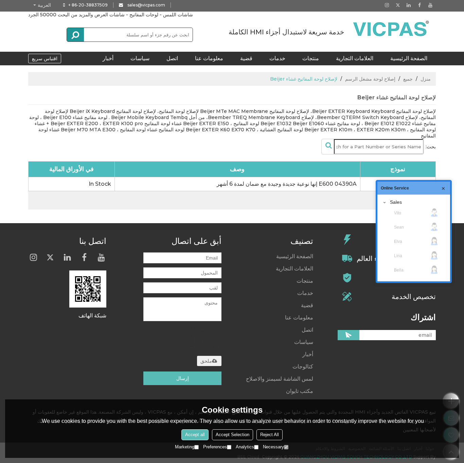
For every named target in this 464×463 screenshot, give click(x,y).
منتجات (310, 58)
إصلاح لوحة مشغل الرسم (370, 79)
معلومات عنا (209, 58)
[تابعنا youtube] (430, 5)
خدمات (277, 58)
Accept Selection (232, 434)
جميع (408, 79)
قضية (246, 58)
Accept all (195, 434)
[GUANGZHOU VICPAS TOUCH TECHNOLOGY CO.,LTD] (391, 28)
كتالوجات (302, 366)
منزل (426, 79)
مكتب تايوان (299, 391)
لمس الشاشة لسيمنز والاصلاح (279, 379)
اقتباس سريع (44, 58)
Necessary (273, 446)
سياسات (139, 58)
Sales (396, 202)
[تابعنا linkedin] (408, 5)
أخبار (108, 58)
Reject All (269, 434)
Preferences (215, 446)
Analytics (245, 446)
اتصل (172, 58)
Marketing (184, 446)
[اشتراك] (348, 335)
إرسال (182, 378)
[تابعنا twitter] (397, 5)
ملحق (206, 361)
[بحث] (75, 35)
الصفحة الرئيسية (408, 58)
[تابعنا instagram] (386, 5)
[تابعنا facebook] (419, 5)
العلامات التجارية (354, 58)
